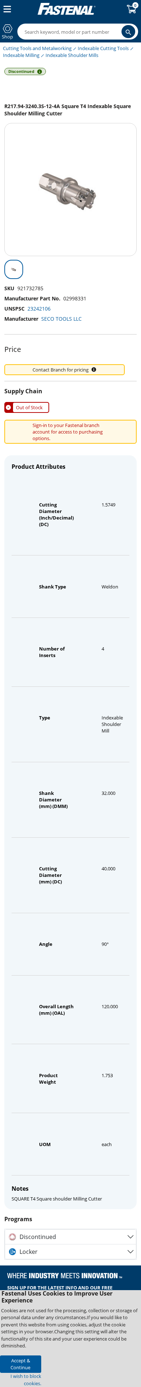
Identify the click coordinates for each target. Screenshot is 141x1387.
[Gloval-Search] (128, 31)
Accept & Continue (20, 1364)
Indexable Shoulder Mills (72, 55)
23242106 (39, 308)
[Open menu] (6, 9)
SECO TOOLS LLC (61, 318)
